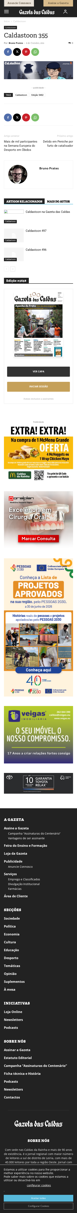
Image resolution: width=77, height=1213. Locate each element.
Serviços (10, 874)
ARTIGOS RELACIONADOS (24, 201)
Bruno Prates (16, 42)
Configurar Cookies (38, 1206)
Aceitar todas (38, 1198)
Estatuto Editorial (18, 1058)
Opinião (10, 974)
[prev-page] (6, 269)
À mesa (9, 989)
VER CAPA (38, 371)
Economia (12, 934)
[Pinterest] (26, 52)
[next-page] (12, 269)
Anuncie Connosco (20, 866)
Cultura (10, 942)
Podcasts (11, 1027)
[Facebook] (8, 52)
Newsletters (13, 1020)
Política (10, 926)
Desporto (11, 958)
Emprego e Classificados (24, 879)
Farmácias (15, 889)
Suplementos (14, 981)
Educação (11, 950)
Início (7, 21)
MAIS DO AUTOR (58, 201)
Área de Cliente (16, 896)
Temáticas (12, 966)
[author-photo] (17, 175)
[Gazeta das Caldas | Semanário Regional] (37, 11)
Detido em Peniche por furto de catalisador (58, 143)
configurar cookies (39, 1185)
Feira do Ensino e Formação (25, 845)
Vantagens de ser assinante (26, 838)
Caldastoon (19, 21)
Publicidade (13, 861)
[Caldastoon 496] (14, 254)
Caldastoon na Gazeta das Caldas (48, 212)
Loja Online (13, 1012)
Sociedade (12, 918)
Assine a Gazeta (16, 828)
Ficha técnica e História (22, 1073)
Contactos (12, 1097)
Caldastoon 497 (36, 231)
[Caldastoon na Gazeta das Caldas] (14, 216)
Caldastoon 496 (36, 250)
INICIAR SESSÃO (38, 386)
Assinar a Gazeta (17, 1050)
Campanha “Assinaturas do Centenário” (34, 833)
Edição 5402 (37, 94)
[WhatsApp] (35, 52)
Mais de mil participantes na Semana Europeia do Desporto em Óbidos (20, 146)
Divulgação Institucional (24, 884)
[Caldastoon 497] (14, 235)
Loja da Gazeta (15, 853)
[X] (17, 52)
